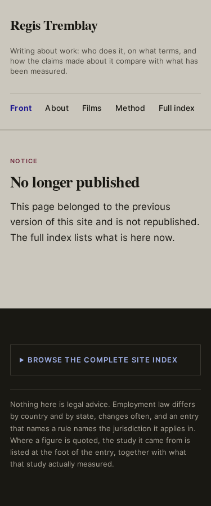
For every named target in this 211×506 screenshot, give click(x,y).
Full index (177, 108)
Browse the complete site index (103, 359)
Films (92, 108)
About (56, 108)
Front (21, 108)
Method (130, 108)
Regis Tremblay (53, 25)
